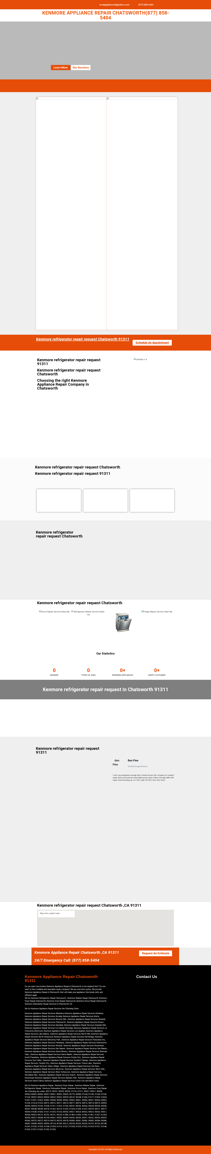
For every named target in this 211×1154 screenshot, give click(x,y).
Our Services (81, 67)
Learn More (60, 67)
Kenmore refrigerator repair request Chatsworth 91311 (82, 339)
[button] (111, 771)
